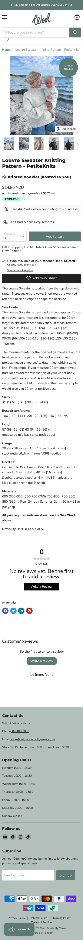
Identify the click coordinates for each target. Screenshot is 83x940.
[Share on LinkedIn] (21, 611)
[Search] (75, 32)
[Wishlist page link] (7, 39)
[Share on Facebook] (5, 611)
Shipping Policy (61, 918)
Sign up (66, 875)
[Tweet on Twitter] (13, 611)
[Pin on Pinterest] (29, 611)
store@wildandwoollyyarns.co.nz (32, 739)
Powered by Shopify (41, 933)
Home (6, 50)
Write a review (41, 661)
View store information (20, 270)
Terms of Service (41, 922)
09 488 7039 (20, 731)
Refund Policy (38, 918)
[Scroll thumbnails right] (77, 144)
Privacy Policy (16, 918)
